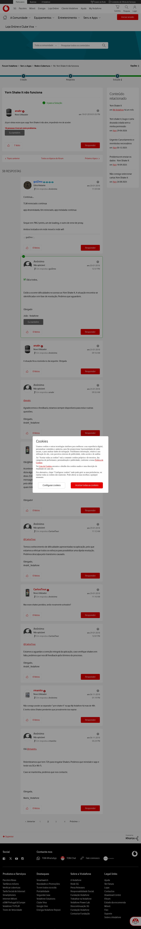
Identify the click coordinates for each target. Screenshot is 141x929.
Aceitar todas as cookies (86, 485)
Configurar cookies (52, 485)
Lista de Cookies (45, 466)
